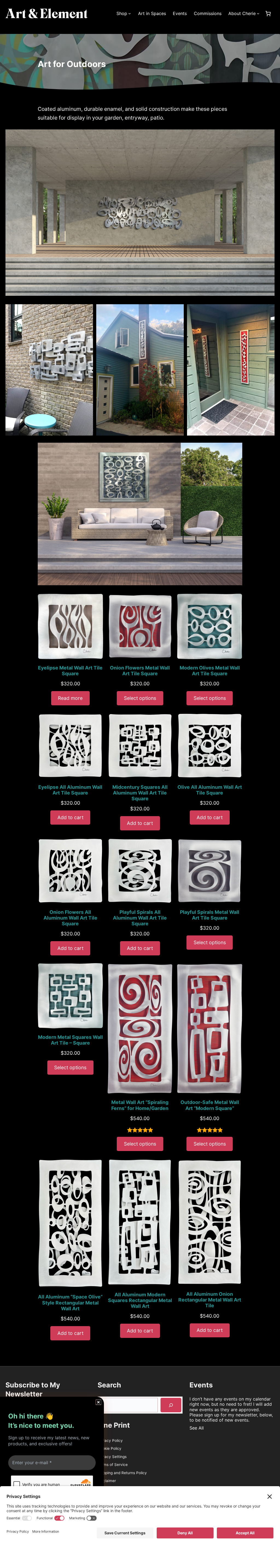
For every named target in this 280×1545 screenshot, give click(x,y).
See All (196, 1428)
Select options (140, 698)
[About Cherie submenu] (258, 13)
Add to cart (70, 817)
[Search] (171, 1405)
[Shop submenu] (129, 13)
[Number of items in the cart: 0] (268, 13)
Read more (70, 698)
